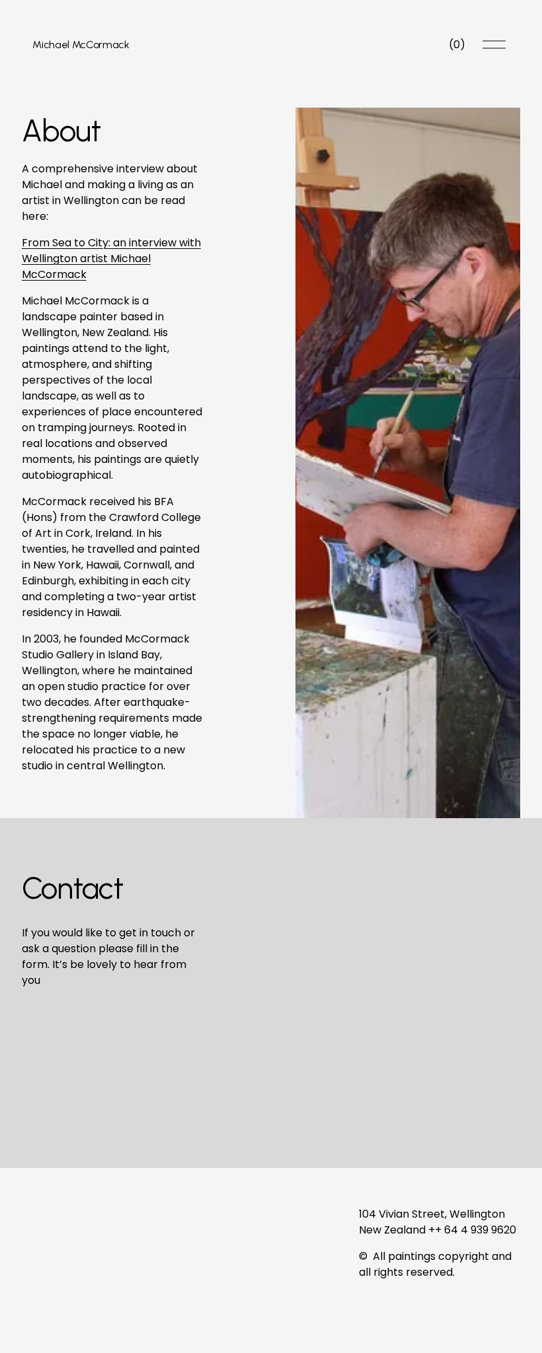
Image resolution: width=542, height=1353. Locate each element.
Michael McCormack (81, 44)
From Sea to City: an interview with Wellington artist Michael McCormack (111, 258)
